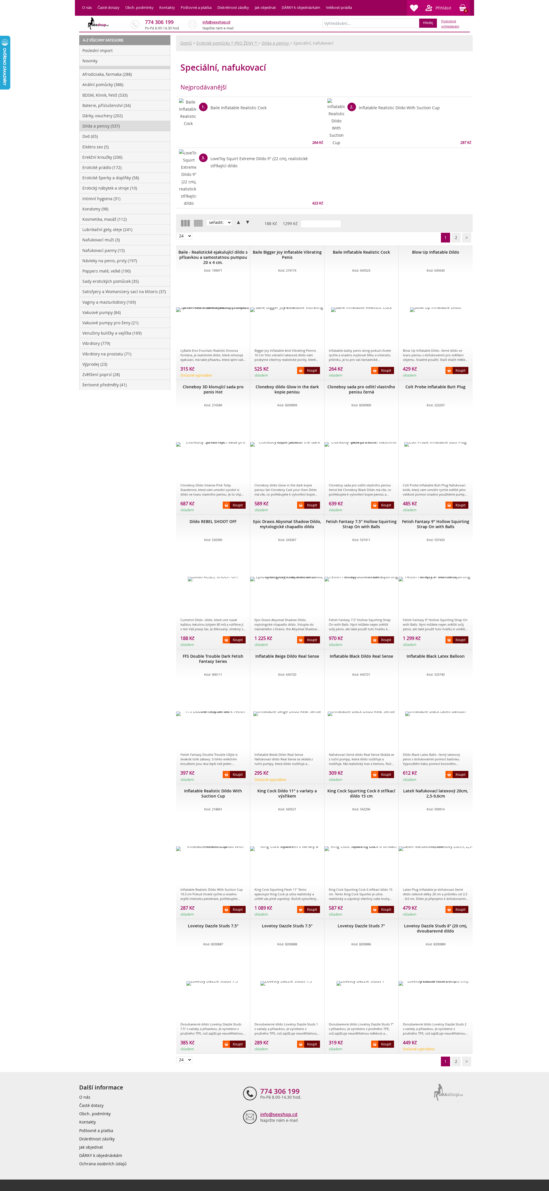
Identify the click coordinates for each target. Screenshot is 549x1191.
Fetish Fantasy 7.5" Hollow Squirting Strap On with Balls (361, 524)
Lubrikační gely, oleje (107, 229)
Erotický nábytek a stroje (109, 188)
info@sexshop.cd (216, 22)
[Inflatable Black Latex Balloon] (436, 713)
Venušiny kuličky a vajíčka (112, 333)
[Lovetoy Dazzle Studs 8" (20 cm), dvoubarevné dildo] (436, 983)
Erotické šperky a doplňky (110, 177)
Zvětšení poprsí (101, 374)
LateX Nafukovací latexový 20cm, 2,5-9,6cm (435, 793)
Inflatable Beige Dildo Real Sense (287, 656)
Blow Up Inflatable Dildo (435, 252)
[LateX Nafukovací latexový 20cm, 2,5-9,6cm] (436, 848)
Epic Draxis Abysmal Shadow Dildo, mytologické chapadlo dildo (287, 524)
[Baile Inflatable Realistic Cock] (361, 309)
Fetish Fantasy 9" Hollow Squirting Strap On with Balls (435, 524)
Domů (186, 43)
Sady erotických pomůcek (110, 281)
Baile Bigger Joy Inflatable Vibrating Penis (287, 254)
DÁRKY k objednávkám (301, 7)
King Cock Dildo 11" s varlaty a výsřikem (287, 793)
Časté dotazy (109, 7)
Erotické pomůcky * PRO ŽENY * (227, 43)
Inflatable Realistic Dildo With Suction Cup (213, 793)
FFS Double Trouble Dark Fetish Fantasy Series (213, 658)
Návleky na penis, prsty (109, 260)
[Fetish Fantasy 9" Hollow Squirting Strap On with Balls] (436, 579)
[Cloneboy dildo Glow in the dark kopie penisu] (287, 444)
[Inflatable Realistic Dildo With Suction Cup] (213, 848)
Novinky (90, 60)
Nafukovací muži (101, 239)
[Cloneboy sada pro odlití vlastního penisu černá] (361, 444)
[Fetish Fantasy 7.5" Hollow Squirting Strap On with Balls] (361, 579)
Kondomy (95, 209)
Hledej (428, 22)
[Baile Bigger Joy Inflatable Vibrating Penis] (287, 309)
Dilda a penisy (101, 126)
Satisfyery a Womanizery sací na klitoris (124, 291)
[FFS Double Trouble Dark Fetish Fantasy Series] (213, 713)
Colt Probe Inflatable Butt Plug (435, 386)
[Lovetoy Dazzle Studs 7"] (361, 983)
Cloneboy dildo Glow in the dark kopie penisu (287, 389)
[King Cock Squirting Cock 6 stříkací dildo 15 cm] (361, 848)
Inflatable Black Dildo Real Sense (361, 656)
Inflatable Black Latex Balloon (436, 656)
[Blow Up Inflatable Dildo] (436, 309)
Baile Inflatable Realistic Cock (361, 252)
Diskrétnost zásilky (233, 7)
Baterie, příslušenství (106, 105)
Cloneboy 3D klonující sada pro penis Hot (213, 389)
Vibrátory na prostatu (106, 354)
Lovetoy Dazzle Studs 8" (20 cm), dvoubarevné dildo (435, 928)
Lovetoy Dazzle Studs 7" (361, 925)
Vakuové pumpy (101, 312)
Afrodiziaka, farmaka (107, 74)
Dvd (90, 136)
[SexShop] (98, 23)
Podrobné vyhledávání (450, 23)
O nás (87, 7)
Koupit (312, 370)
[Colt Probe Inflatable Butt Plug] (436, 444)
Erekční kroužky (102, 157)
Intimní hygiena (101, 198)
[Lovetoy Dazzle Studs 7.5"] (213, 983)
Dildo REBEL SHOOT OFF (213, 521)
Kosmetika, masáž (104, 219)
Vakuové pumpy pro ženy (110, 322)
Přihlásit (443, 8)
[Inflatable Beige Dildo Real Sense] (287, 713)
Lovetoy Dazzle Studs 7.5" (213, 925)
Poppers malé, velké (106, 271)
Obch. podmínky (139, 7)
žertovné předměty (104, 384)
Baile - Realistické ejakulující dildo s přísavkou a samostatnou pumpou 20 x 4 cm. (213, 257)
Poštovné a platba (196, 7)
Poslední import (97, 50)
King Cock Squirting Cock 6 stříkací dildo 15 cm (361, 793)
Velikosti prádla (339, 7)
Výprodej (94, 364)
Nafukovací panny (103, 250)
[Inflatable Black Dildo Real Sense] (361, 713)
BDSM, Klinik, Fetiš (105, 95)
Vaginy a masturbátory (109, 302)
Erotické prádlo (102, 167)
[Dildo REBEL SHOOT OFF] (213, 579)
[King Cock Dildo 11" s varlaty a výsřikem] (287, 848)
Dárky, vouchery (102, 115)
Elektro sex (95, 147)
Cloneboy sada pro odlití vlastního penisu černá (361, 389)
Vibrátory (96, 343)
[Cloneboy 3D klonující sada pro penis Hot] (213, 444)
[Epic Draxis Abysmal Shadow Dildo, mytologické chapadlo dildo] (287, 579)
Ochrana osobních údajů (103, 1163)
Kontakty (167, 7)
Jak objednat (265, 7)
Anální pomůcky (102, 84)
